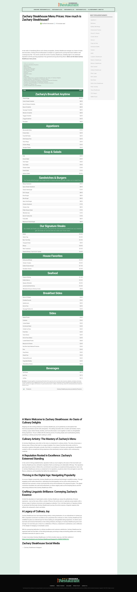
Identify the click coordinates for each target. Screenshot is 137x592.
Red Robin (93, 80)
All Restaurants (93, 9)
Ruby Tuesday (94, 86)
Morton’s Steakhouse (96, 63)
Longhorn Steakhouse (96, 56)
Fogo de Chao (94, 43)
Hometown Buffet (95, 46)
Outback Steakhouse (96, 70)
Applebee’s (93, 20)
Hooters (93, 50)
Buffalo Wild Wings (95, 26)
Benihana (93, 23)
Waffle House (94, 96)
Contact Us (84, 585)
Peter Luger (94, 73)
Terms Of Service (60, 585)
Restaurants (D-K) (57, 9)
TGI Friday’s (94, 93)
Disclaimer (68, 585)
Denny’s (93, 40)
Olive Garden (94, 66)
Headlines (36, 9)
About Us (100, 9)
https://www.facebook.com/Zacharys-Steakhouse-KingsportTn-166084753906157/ (45, 539)
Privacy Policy (76, 585)
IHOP (92, 53)
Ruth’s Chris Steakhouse (97, 83)
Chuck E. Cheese (95, 33)
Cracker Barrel (94, 36)
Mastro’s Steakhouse (96, 60)
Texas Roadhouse (95, 90)
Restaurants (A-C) (45, 9)
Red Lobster (94, 76)
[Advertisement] (52, 37)
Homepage (52, 585)
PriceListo (79, 389)
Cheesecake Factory (96, 30)
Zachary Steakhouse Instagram (33, 547)
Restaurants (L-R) (69, 9)
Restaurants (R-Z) (81, 9)
